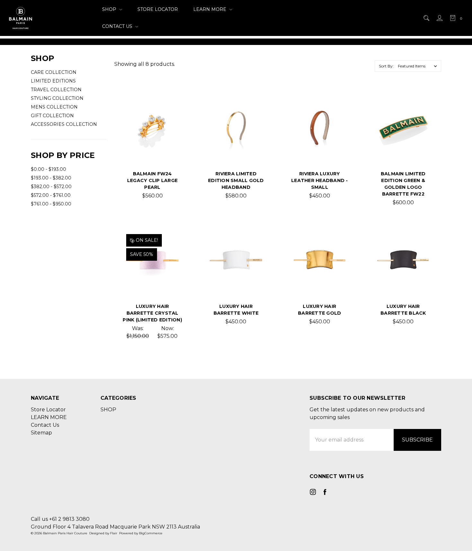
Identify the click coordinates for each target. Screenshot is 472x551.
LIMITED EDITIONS (53, 81)
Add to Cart (235, 147)
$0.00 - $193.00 (48, 169)
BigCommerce (150, 533)
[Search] (426, 18)
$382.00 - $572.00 (51, 186)
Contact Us (118, 26)
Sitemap (41, 433)
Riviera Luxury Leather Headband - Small (319, 180)
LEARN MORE (210, 9)
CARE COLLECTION (53, 72)
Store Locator (157, 9)
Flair (113, 533)
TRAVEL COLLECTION (56, 89)
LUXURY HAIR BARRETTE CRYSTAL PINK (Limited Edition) (152, 313)
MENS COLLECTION (54, 107)
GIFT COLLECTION (52, 115)
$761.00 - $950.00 (51, 204)
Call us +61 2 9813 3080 (60, 519)
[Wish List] (172, 123)
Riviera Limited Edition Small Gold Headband (236, 180)
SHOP (110, 9)
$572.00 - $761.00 (51, 195)
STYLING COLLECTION (57, 98)
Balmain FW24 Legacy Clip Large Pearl (152, 180)
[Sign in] (439, 18)
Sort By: (386, 66)
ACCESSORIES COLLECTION (64, 124)
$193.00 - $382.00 (51, 178)
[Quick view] (172, 108)
